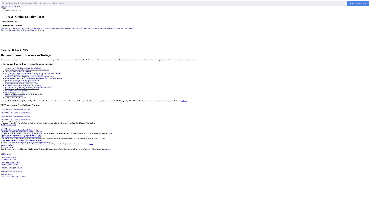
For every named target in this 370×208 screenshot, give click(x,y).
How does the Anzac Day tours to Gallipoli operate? (20, 82)
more (110, 133)
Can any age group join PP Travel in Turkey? (18, 71)
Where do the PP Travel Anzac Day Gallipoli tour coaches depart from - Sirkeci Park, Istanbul (33, 78)
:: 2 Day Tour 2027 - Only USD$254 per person (15, 109)
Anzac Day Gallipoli (23, 28)
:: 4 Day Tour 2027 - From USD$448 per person (15, 112)
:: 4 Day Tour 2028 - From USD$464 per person (15, 119)
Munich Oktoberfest (44, 28)
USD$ (3, 8)
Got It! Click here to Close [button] (358, 3)
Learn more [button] (62, 3)
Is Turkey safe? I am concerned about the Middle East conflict (23, 94)
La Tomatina (34, 28)
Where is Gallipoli (6, 145)
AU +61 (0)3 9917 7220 (8, 159)
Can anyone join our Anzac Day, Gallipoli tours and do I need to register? (27, 70)
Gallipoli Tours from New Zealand (15, 97)
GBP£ (3, 10)
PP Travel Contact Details (77, 28)
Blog (7, 163)
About (12, 163)
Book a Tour (65, 28)
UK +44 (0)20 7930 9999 (8, 157)
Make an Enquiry (55, 28)
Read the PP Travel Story (8, 125)
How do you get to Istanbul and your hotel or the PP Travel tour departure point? (29, 77)
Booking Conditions (7, 174)
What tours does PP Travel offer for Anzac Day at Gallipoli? (23, 68)
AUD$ (11, 10)
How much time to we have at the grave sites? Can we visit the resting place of (28, 87)
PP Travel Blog (90, 28)
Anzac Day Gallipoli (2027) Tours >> (12, 101)
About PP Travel (100, 28)
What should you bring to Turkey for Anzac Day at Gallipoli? (23, 85)
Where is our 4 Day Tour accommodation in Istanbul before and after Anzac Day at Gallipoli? (33, 73)
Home (15, 28)
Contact (17, 163)
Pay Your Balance (110, 28)
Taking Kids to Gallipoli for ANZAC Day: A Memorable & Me (21, 140)
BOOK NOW (16, 6)
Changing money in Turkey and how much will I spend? (22, 89)
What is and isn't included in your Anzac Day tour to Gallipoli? (24, 75)
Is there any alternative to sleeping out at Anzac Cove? (21, 83)
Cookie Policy (15, 176)
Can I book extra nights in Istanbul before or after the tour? (22, 80)
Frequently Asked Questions (125, 28)
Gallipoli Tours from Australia (14, 96)
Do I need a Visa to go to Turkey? (15, 92)
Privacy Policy (5, 176)
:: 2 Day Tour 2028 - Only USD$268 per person (15, 116)
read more (184, 101)
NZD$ (15, 10)
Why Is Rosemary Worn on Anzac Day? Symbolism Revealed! (21, 135)
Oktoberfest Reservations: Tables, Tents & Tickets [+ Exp (19, 130)
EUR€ (7, 10)
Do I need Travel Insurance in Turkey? (16, 90)
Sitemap (23, 176)
